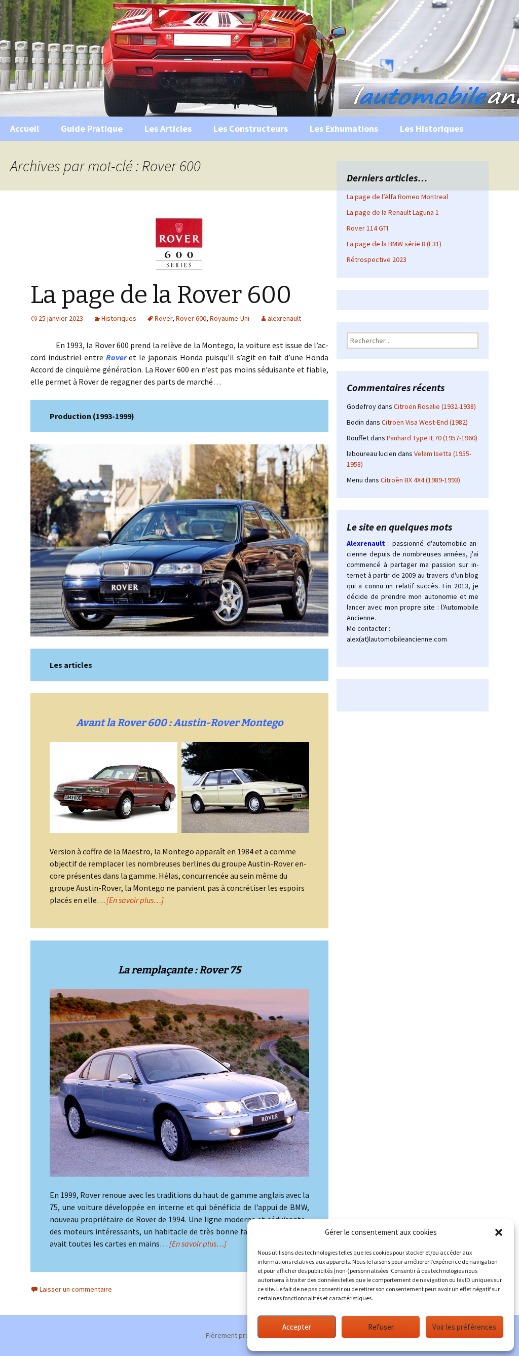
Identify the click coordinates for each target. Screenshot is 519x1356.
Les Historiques (431, 128)
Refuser (381, 1327)
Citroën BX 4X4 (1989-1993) (420, 479)
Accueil (24, 128)
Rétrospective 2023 (376, 259)
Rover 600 (191, 318)
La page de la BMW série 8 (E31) (394, 243)
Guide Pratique (92, 128)
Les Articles (168, 128)
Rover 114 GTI (367, 228)
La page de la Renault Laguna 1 (393, 212)
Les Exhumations (344, 128)
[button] (499, 1232)
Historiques (118, 318)
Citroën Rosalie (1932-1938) (435, 406)
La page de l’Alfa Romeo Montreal (397, 196)
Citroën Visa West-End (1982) (425, 422)
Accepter (296, 1327)
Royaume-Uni (229, 318)
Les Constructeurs (250, 128)
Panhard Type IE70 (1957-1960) (432, 437)
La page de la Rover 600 (160, 295)
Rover (163, 318)
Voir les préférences (464, 1327)
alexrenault (284, 318)
